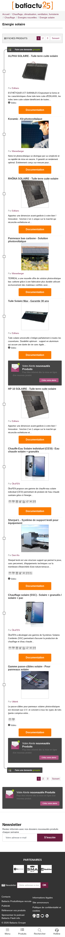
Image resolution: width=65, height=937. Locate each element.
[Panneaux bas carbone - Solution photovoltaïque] (35, 256)
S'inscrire (50, 837)
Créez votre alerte (49, 380)
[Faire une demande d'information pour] (24, 769)
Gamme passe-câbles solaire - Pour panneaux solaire (29, 668)
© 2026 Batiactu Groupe (14, 922)
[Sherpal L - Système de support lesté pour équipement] (35, 538)
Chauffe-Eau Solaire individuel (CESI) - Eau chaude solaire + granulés (33, 450)
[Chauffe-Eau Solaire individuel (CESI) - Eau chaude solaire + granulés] (35, 467)
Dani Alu (15, 555)
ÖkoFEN (16, 484)
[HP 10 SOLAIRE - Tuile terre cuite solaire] (35, 404)
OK (44, 885)
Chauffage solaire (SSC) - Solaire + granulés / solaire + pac (35, 596)
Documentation (35, 110)
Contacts (6, 896)
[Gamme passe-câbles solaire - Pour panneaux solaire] (35, 685)
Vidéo (13, 102)
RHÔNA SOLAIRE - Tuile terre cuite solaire (33, 178)
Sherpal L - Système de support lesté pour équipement (33, 521)
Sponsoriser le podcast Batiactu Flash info (13, 916)
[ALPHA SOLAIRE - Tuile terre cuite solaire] (35, 71)
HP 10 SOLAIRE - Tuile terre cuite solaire (32, 389)
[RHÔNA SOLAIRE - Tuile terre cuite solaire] (35, 194)
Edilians (15, 88)
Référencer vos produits (14, 910)
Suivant (55, 38)
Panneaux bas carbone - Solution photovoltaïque (28, 240)
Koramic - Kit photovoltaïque (25, 119)
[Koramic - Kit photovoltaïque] (35, 134)
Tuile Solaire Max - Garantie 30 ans (28, 301)
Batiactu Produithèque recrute (16, 901)
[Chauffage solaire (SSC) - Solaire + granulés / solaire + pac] (35, 613)
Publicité (6, 906)
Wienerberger (18, 151)
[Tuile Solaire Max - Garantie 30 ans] (35, 316)
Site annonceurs (40, 902)
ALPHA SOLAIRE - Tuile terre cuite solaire (33, 56)
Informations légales (42, 897)
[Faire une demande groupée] (24, 48)
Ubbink (15, 701)
